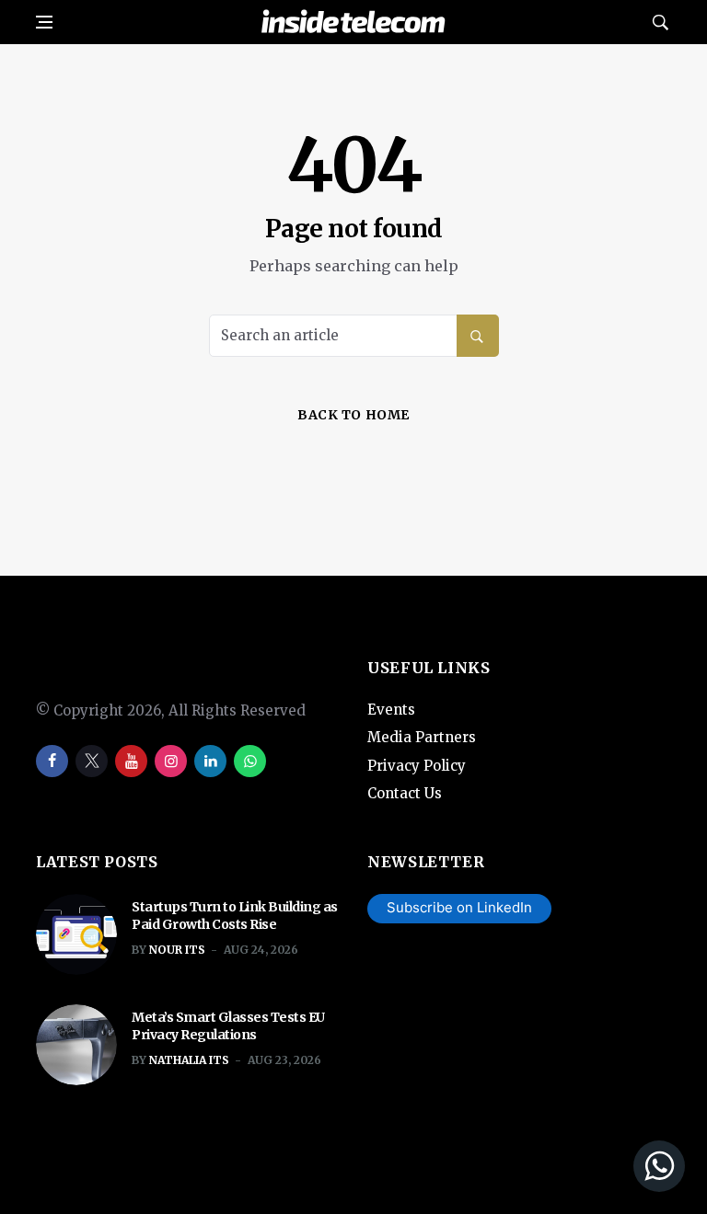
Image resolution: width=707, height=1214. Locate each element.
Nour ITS (177, 949)
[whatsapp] (250, 761)
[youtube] (131, 761)
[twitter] (91, 761)
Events (391, 709)
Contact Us (404, 793)
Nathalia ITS (189, 1060)
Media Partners (421, 737)
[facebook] (52, 761)
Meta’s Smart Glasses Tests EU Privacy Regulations (228, 1026)
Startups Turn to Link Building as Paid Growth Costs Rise (235, 916)
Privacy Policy (416, 765)
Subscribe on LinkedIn (459, 907)
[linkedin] (210, 761)
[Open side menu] (44, 22)
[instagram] (171, 761)
